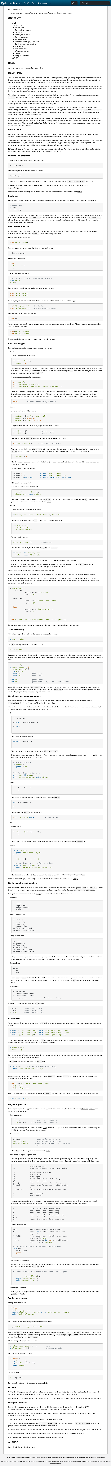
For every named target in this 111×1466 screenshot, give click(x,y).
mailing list (78, 1461)
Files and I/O (19, 46)
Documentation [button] (44, 3)
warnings (30, 222)
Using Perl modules (22, 55)
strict (21, 222)
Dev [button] (33, 3)
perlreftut (56, 625)
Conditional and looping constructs (27, 41)
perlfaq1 (41, 149)
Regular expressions (22, 49)
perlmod (11, 1433)
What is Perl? (19, 27)
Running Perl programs (23, 30)
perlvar (43, 394)
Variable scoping (21, 39)
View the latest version (64, 13)
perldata (51, 570)
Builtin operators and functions (25, 44)
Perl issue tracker (67, 1461)
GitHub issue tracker (56, 1457)
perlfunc (30, 890)
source (16, 9)
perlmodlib (42, 1433)
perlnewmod (41, 1437)
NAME (14, 23)
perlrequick (84, 1109)
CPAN (20, 9)
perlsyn (52, 339)
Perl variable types (21, 37)
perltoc (53, 91)
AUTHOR (15, 58)
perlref (67, 625)
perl (36, 149)
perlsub (44, 1383)
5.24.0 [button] (26, 3)
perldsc (75, 625)
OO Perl (18, 53)
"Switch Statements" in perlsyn (33, 703)
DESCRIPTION (17, 25)
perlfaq (10, 1429)
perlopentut (94, 1023)
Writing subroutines (22, 51)
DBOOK (33, 1457)
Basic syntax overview (22, 34)
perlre (62, 1161)
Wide (74, 3)
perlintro (11, 9)
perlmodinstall (57, 1419)
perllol (62, 625)
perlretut (91, 1109)
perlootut (67, 1394)
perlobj (76, 1394)
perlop (38, 894)
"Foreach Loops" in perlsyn (73, 875)
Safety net (18, 32)
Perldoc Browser (13, 3)
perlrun (79, 191)
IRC (84, 1461)
